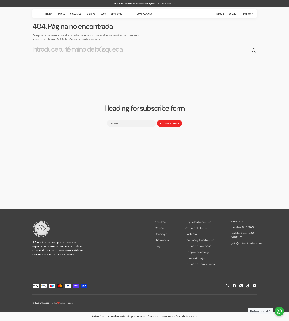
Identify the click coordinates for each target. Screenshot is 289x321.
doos (70, 303)
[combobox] (141, 50)
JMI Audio (44, 303)
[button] (220, 14)
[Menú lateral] (38, 14)
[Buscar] (254, 50)
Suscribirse (172, 123)
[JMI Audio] (59, 229)
